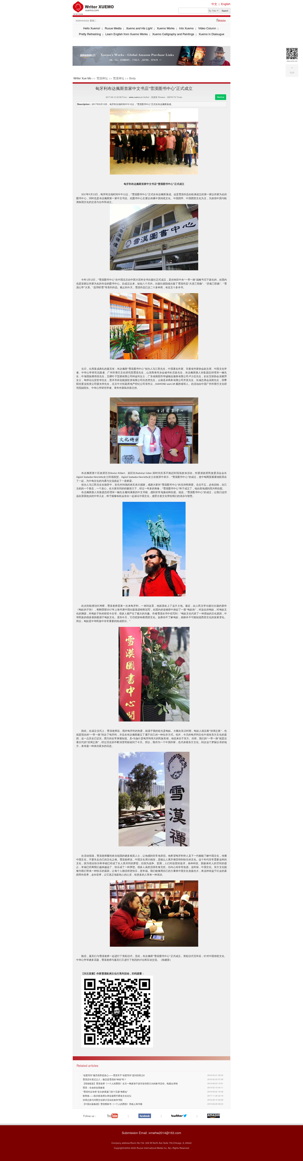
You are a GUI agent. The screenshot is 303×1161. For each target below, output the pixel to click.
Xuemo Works (166, 28)
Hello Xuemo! (91, 28)
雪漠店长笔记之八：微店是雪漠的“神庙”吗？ (104, 1079)
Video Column (207, 28)
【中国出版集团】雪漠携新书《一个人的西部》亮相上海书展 (112, 1103)
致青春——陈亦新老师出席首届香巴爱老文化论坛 (107, 1095)
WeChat (220, 97)
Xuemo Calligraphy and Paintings (173, 34)
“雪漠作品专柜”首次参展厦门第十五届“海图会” (105, 1091)
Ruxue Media (113, 28)
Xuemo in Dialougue (211, 34)
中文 (214, 4)
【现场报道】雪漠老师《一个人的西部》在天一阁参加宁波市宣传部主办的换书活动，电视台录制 (130, 1083)
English (225, 4)
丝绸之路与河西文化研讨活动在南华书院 (102, 1099)
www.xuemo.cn (136, 97)
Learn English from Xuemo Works (126, 34)
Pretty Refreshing (90, 34)
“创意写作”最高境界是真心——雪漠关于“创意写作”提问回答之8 (114, 1075)
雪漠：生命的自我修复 (94, 1087)
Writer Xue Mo (82, 78)
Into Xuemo (186, 28)
